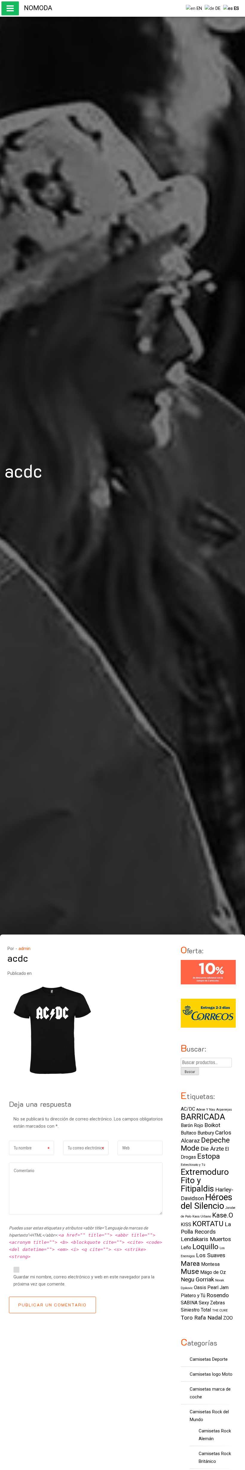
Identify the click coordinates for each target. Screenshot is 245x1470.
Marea (190, 1263)
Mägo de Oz (213, 1272)
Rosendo (217, 1295)
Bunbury (205, 1133)
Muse (190, 1271)
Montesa (210, 1264)
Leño (186, 1247)
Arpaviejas (224, 1110)
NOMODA (38, 8)
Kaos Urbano (201, 1216)
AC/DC (188, 1109)
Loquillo (205, 1246)
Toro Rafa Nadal (201, 1317)
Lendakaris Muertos (206, 1239)
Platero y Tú (193, 1295)
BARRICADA (203, 1117)
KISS (186, 1224)
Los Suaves (210, 1255)
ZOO (228, 1318)
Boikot (212, 1125)
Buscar (190, 1072)
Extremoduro (205, 1172)
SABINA (189, 1303)
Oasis (200, 1287)
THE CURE (220, 1310)
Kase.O (222, 1215)
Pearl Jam (218, 1287)
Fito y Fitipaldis (197, 1184)
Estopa (208, 1156)
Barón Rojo (192, 1125)
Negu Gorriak (197, 1279)
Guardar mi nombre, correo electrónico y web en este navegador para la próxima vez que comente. (83, 1280)
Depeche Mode (205, 1144)
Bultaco (188, 1133)
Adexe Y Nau (205, 1110)
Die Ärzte (212, 1148)
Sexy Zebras (212, 1303)
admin (24, 948)
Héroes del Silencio (206, 1201)
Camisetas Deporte (209, 1359)
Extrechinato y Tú (193, 1165)
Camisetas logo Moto (211, 1374)
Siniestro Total (196, 1310)
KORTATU (207, 1223)
